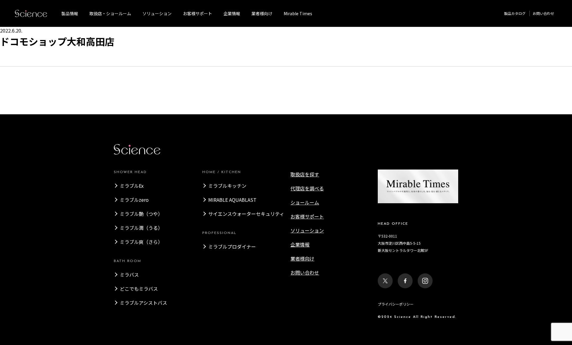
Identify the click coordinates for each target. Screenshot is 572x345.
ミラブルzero (134, 199)
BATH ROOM (127, 261)
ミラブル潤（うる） (141, 227)
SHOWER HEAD (130, 172)
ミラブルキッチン (227, 185)
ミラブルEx (132, 185)
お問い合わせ (543, 13)
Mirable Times (298, 13)
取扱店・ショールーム (110, 13)
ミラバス (129, 274)
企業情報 (231, 13)
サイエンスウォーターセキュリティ (246, 213)
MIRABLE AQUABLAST (232, 199)
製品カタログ (515, 13)
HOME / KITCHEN (221, 172)
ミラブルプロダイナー (232, 246)
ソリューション (157, 13)
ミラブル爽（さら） (141, 241)
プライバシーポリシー (396, 304)
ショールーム (304, 202)
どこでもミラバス (139, 288)
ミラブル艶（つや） (141, 213)
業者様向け (302, 258)
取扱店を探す (304, 174)
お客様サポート (197, 13)
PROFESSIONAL (219, 233)
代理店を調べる (307, 188)
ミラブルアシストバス (143, 302)
